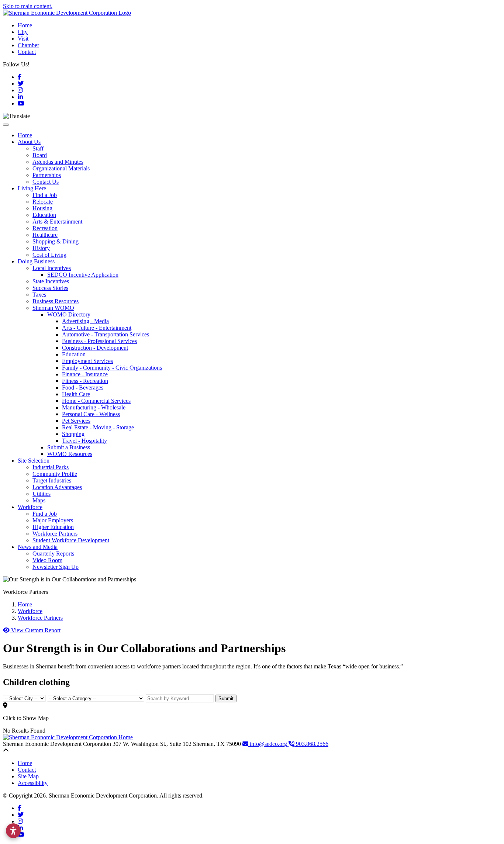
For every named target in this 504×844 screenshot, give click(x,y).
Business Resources (55, 301)
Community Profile (54, 474)
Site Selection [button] (33, 460)
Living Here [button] (32, 188)
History (41, 248)
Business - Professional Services (99, 341)
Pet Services (76, 421)
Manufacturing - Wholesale (93, 407)
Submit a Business (68, 447)
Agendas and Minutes (57, 162)
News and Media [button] (38, 547)
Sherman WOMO (53, 308)
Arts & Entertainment (57, 221)
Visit (23, 38)
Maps (38, 500)
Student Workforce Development (70, 540)
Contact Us (45, 182)
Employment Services (87, 361)
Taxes (39, 294)
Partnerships (46, 175)
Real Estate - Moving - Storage (98, 427)
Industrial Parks (50, 467)
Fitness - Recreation (85, 381)
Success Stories (50, 288)
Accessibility (33, 783)
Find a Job (44, 195)
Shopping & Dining (55, 241)
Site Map (28, 776)
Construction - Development (95, 348)
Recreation (45, 228)
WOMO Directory (68, 314)
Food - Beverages (82, 387)
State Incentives (50, 281)
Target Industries (51, 480)
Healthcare (45, 235)
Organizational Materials (61, 168)
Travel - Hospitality (84, 440)
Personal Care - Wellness (91, 414)
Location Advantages (57, 487)
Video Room (47, 560)
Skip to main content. (27, 6)
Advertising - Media (85, 321)
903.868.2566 (311, 744)
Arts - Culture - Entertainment (96, 328)
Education (44, 215)
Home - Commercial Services (96, 401)
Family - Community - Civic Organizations (112, 367)
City (23, 32)
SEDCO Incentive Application (82, 274)
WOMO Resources (69, 454)
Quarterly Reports (53, 553)
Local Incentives (51, 268)
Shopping (73, 434)
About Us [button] (29, 142)
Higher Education (53, 527)
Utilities (41, 494)
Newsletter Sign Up (55, 567)
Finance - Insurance (85, 374)
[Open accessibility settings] (13, 830)
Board (39, 155)
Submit (226, 698)
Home (25, 25)
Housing (42, 208)
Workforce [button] (30, 507)
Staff (38, 148)
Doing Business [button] (36, 261)
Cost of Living (49, 255)
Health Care (76, 394)
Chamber (28, 45)
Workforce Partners (54, 533)
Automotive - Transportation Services (105, 334)
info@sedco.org (268, 744)
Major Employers (52, 520)
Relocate (42, 201)
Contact (27, 52)
